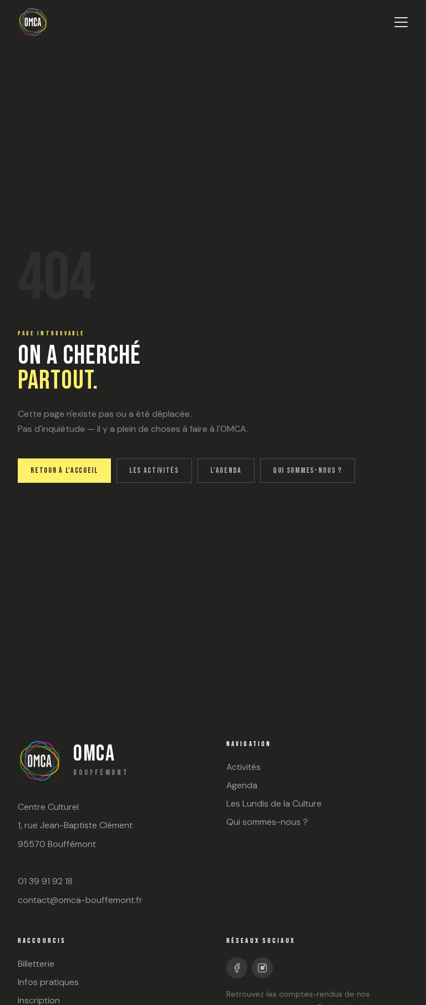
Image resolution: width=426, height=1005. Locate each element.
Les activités (154, 470)
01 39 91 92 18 (45, 881)
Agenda (241, 785)
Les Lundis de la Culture (274, 803)
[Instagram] (262, 967)
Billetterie (36, 964)
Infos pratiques (48, 982)
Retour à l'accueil (64, 470)
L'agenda (225, 470)
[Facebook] (236, 967)
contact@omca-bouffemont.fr (80, 900)
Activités (243, 767)
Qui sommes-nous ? (307, 470)
